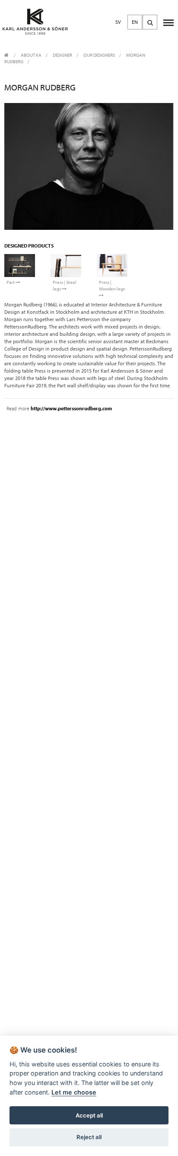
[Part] (19, 265)
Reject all (89, 1136)
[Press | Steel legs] (66, 265)
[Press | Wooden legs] (112, 265)
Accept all (89, 1115)
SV (118, 22)
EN (135, 22)
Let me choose (73, 1092)
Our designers (99, 55)
